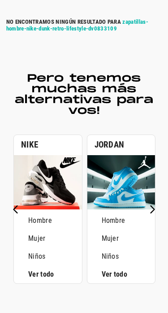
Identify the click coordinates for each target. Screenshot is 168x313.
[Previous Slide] (16, 209)
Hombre (40, 220)
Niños (37, 256)
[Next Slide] (152, 209)
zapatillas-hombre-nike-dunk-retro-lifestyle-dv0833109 (77, 25)
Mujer (37, 238)
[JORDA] (121, 207)
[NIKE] (48, 207)
